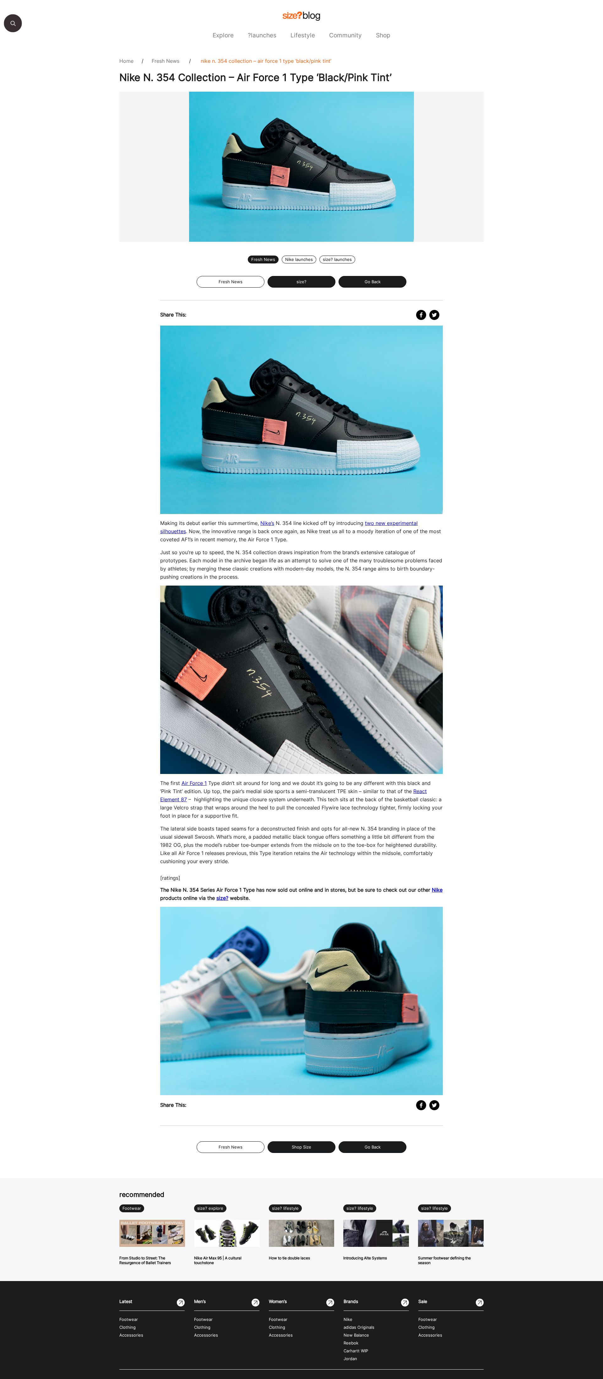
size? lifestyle (285, 1208)
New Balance (356, 1335)
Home (126, 61)
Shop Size (301, 1147)
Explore (223, 35)
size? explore (210, 1208)
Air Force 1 (194, 783)
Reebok (351, 1343)
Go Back (373, 281)
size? (301, 281)
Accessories (131, 1335)
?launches (262, 35)
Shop (383, 35)
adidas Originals (359, 1327)
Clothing (127, 1327)
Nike (437, 890)
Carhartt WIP (356, 1351)
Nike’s (267, 523)
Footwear (131, 1208)
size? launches (337, 259)
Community (345, 35)
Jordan (350, 1358)
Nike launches (299, 259)
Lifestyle (303, 35)
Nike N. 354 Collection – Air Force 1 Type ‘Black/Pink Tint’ (266, 61)
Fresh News (165, 61)
